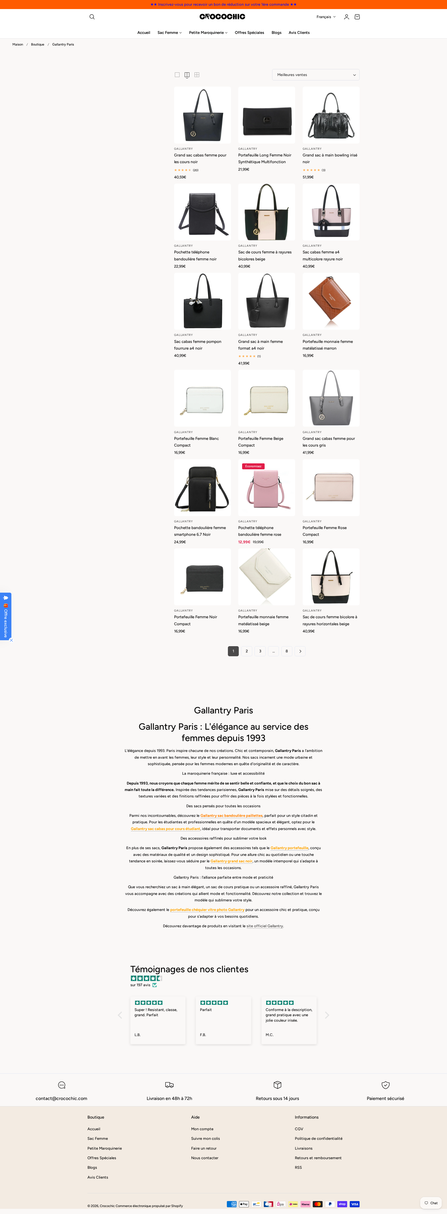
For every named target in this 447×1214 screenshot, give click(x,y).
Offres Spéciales (101, 1158)
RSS (298, 1167)
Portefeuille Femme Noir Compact (195, 620)
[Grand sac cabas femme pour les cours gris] (331, 398)
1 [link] (233, 651)
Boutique (37, 44)
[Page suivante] (300, 651)
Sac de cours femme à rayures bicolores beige (265, 255)
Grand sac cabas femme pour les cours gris (329, 442)
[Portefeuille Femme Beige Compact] (266, 398)
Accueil (93, 1129)
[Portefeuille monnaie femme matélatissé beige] (266, 576)
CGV (299, 1129)
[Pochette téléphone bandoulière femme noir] (202, 212)
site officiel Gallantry (265, 926)
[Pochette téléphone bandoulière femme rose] (266, 487)
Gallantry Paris (63, 44)
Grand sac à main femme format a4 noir (260, 345)
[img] (226, 978)
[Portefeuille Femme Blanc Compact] (202, 398)
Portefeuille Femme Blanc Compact (196, 442)
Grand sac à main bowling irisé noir (330, 158)
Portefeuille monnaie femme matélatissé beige (263, 620)
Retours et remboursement (318, 1158)
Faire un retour (204, 1148)
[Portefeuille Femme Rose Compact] (331, 487)
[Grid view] (177, 75)
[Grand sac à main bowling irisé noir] (331, 115)
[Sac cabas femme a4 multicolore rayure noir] (331, 212)
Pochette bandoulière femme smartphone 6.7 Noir (200, 531)
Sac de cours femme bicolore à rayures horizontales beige (330, 620)
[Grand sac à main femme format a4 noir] (266, 301)
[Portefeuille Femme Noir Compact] (202, 576)
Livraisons (303, 1148)
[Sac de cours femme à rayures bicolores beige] (266, 212)
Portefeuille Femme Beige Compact (260, 442)
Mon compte (202, 1129)
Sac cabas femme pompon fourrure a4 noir (197, 345)
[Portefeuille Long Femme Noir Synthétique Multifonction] (266, 115)
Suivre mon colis (205, 1138)
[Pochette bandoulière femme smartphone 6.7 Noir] (202, 487)
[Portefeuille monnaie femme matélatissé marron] (331, 301)
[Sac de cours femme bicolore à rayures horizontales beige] (331, 576)
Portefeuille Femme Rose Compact (325, 531)
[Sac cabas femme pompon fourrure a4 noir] (202, 301)
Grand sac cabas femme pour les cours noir (200, 158)
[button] (92, 16)
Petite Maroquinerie (104, 1148)
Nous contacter (204, 1158)
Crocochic (107, 1206)
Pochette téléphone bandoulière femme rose (259, 531)
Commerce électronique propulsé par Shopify (149, 1206)
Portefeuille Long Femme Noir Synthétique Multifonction (264, 158)
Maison (17, 44)
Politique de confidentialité (318, 1138)
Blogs (92, 1167)
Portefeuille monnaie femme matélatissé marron (328, 345)
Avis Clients (97, 1177)
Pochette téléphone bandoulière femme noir (195, 255)
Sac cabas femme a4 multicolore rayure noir (323, 255)
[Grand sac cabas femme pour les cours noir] (202, 115)
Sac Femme (97, 1138)
